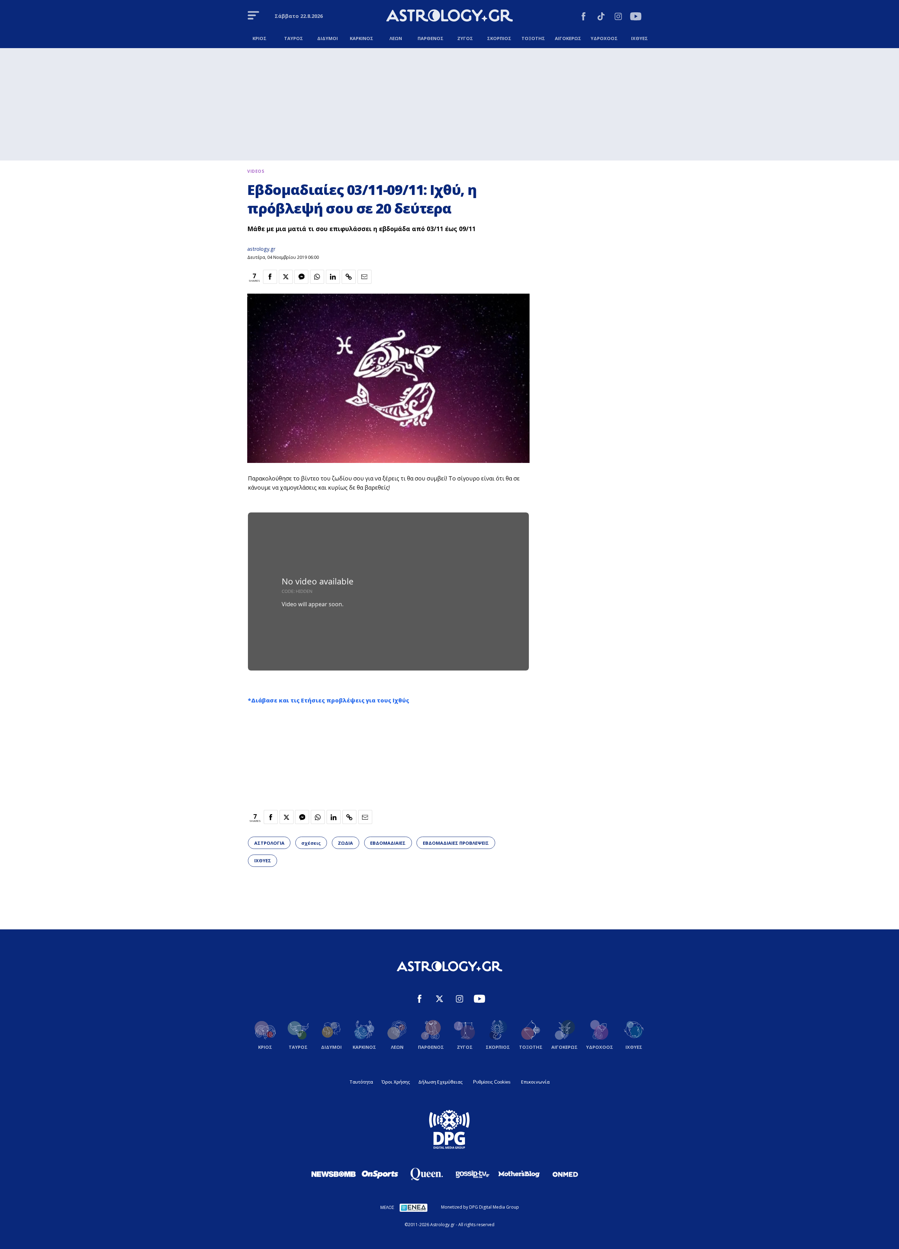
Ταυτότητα (361, 1082)
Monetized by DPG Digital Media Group (480, 1207)
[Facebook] (583, 17)
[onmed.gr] (565, 1174)
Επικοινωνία (535, 1082)
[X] (439, 1000)
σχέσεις (311, 843)
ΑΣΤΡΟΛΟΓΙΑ (269, 843)
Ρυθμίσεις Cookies (492, 1082)
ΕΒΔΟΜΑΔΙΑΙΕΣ (388, 843)
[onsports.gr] (379, 1173)
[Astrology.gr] (449, 16)
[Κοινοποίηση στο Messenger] (301, 277)
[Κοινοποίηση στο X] (286, 277)
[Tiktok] (601, 17)
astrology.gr (261, 249)
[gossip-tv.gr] (472, 1174)
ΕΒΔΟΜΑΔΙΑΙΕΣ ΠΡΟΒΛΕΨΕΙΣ (456, 843)
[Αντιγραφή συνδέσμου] (349, 277)
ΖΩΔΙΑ (345, 843)
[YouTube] (636, 17)
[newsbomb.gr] (333, 1173)
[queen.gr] (426, 1174)
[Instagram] (618, 17)
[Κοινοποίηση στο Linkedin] (333, 277)
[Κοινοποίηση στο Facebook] (270, 277)
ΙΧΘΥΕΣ (262, 860)
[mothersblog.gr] (519, 1174)
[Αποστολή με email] (364, 277)
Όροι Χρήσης (395, 1082)
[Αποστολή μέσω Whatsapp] (317, 277)
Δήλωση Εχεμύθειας (440, 1082)
